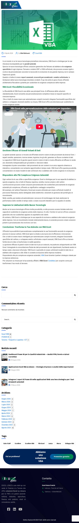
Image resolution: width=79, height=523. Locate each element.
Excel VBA (38, 53)
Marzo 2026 (7, 402)
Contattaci (52, 261)
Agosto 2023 (7, 428)
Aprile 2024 (7, 413)
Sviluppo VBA (69, 443)
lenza (51, 443)
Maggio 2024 (7, 410)
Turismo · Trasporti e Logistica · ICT (15, 340)
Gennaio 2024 (8, 422)
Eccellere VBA (29, 443)
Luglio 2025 (7, 405)
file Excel (41, 443)
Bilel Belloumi (25, 53)
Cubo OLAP (7, 443)
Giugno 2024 (7, 407)
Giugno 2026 (7, 399)
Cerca (4, 287)
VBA (43, 255)
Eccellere (18, 443)
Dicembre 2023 (8, 425)
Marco (59, 443)
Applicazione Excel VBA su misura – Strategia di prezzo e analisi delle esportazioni (41, 367)
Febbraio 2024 (8, 419)
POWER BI (6, 337)
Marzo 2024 (7, 416)
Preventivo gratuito (61, 457)
